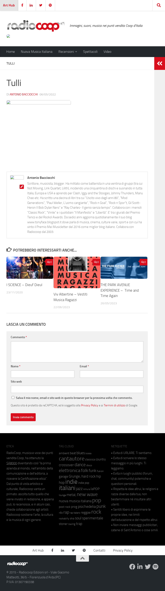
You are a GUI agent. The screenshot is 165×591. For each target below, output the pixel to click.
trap (79, 524)
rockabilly (64, 518)
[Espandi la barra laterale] (159, 63)
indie (71, 481)
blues (80, 453)
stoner (63, 524)
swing (71, 524)
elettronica (69, 470)
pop (96, 500)
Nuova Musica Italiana (36, 52)
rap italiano (75, 512)
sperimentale (92, 518)
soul (78, 518)
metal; (71, 495)
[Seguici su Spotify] (156, 567)
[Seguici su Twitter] (148, 567)
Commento (19, 337)
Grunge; (75, 476)
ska (72, 518)
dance (80, 464)
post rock (64, 506)
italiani (67, 488)
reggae (86, 512)
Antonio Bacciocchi (24, 94)
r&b (61, 512)
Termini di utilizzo (114, 405)
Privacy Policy (89, 405)
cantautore (71, 458)
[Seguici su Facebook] (132, 567)
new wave (87, 494)
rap (66, 512)
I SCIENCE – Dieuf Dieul (24, 285)
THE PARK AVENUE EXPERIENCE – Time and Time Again (120, 290)
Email (84, 366)
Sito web (16, 381)
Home (10, 52)
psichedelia (87, 506)
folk (84, 470)
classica (90, 459)
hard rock (88, 476)
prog (74, 507)
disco (89, 465)
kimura (86, 489)
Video (107, 52)
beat (73, 453)
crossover (66, 465)
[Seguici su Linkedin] (140, 567)
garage (63, 476)
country (101, 459)
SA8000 (11, 463)
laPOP (95, 489)
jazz (79, 488)
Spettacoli (90, 52)
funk (92, 470)
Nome (15, 366)
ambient (64, 453)
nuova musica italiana (75, 501)
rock (96, 511)
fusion (100, 471)
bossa (88, 453)
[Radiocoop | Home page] (35, 25)
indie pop (83, 483)
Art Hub (9, 5)
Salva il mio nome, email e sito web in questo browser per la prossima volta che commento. (74, 398)
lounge (62, 495)
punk (101, 506)
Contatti (99, 550)
